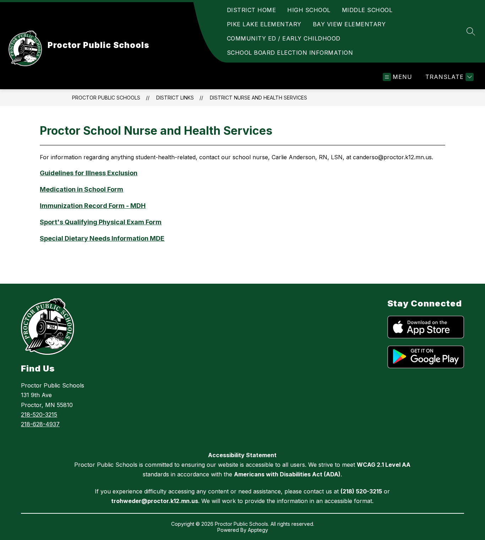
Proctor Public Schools (106, 98)
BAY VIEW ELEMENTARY (349, 24)
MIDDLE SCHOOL (367, 10)
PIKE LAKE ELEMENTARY (264, 24)
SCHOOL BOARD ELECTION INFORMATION (290, 52)
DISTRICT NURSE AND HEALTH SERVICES (258, 98)
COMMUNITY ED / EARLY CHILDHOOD (283, 38)
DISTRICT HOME (251, 10)
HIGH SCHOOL (309, 10)
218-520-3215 (39, 414)
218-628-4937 (40, 424)
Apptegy (258, 530)
